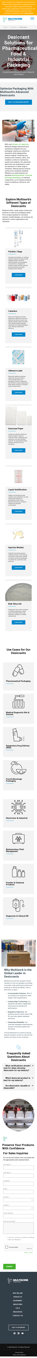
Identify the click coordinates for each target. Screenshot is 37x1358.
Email (5, 1189)
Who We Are (18, 1293)
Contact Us (18, 1316)
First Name (6, 1164)
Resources (17, 1312)
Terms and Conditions (19, 1355)
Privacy (26, 1252)
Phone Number (8, 1213)
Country (5, 1197)
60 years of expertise (20, 144)
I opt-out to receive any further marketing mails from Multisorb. (20, 1238)
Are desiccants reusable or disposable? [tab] (17, 1087)
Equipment (17, 1301)
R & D (18, 1308)
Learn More (18, 275)
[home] (13, 20)
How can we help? (9, 1221)
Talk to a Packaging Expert (18, 102)
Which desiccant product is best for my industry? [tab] (17, 1079)
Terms (31, 1252)
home (5, 27)
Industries (17, 1304)
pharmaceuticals (18, 175)
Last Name (6, 1173)
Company (6, 1181)
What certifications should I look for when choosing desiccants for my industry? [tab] (17, 1068)
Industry (6, 1205)
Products (14, 27)
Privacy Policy (19, 1352)
